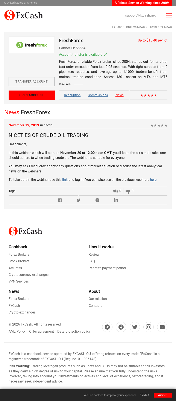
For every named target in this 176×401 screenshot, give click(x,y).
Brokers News (135, 27)
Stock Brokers (19, 261)
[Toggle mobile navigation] (169, 15)
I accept (162, 394)
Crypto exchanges (22, 312)
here (153, 180)
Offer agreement (41, 331)
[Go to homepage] (23, 13)
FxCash (117, 27)
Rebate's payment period (107, 268)
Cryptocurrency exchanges (29, 275)
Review (94, 254)
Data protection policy (74, 331)
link (65, 180)
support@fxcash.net (140, 15)
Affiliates (15, 268)
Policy (144, 394)
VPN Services (19, 281)
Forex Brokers (19, 254)
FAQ (92, 261)
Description (72, 95)
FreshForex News (160, 27)
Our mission (98, 299)
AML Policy (17, 331)
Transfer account (31, 81)
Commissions (98, 95)
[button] (60, 200)
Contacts (95, 306)
